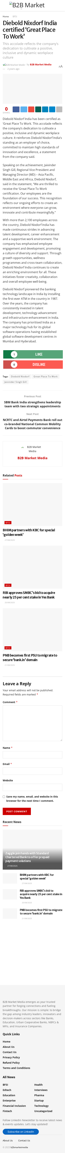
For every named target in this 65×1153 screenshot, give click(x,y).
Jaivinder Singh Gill (16, 381)
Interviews (40, 1090)
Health (38, 1084)
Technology (41, 1105)
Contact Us (9, 1052)
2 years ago (13, 68)
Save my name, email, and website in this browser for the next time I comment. (32, 798)
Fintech (7, 1111)
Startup (39, 1100)
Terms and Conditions (16, 1068)
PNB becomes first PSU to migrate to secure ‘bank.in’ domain (41, 911)
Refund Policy (11, 1062)
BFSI (15, 16)
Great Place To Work (46, 376)
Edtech (7, 1090)
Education (9, 1095)
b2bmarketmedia (19, 1147)
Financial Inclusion (14, 1105)
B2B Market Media (40, 64)
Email (7, 764)
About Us (8, 1047)
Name (8, 747)
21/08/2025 (9, 665)
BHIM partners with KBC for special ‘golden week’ (37, 876)
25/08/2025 (9, 602)
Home (6, 16)
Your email (15, 944)
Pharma (39, 1095)
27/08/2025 (9, 540)
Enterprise (9, 1100)
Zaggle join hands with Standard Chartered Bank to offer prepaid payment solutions (27, 857)
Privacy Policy (11, 1057)
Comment (10, 702)
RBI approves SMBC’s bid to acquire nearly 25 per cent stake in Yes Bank (41, 894)
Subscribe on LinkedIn (21, 1131)
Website (8, 780)
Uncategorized (43, 1111)
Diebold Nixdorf (20, 376)
